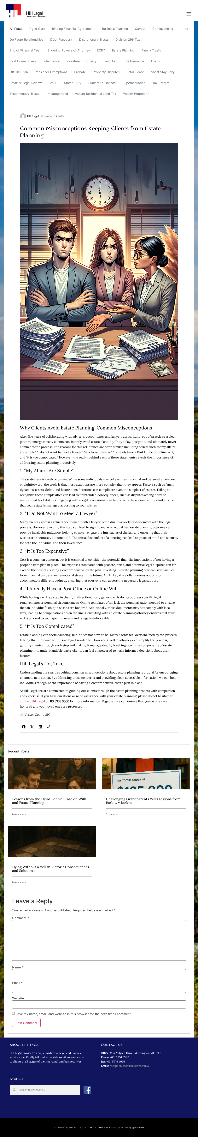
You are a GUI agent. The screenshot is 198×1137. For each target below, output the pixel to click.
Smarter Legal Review (26, 83)
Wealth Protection (136, 94)
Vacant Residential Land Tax (95, 94)
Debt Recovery (61, 39)
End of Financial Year (25, 50)
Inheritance (52, 61)
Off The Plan (19, 72)
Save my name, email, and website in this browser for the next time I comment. (73, 1013)
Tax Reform (160, 83)
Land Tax (110, 61)
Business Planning (115, 29)
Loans (155, 61)
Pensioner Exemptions (51, 72)
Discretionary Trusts (93, 39)
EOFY (101, 50)
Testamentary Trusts (24, 94)
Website (18, 998)
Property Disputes (106, 72)
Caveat (140, 29)
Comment (20, 917)
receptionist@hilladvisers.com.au (130, 1066)
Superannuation (134, 83)
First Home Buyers (23, 61)
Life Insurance (134, 61)
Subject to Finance (102, 83)
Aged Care (37, 29)
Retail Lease (135, 72)
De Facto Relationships (26, 39)
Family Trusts (151, 50)
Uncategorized (57, 94)
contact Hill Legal (32, 701)
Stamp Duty (72, 83)
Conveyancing (162, 29)
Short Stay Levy (163, 72)
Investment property (81, 61)
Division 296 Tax (127, 39)
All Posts (16, 29)
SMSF (53, 83)
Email (17, 982)
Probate (80, 72)
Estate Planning (123, 50)
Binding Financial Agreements (73, 29)
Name (17, 967)
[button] (188, 14)
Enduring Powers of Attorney (69, 50)
